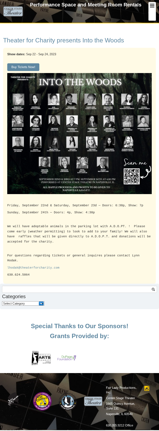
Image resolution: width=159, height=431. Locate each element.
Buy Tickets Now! (23, 67)
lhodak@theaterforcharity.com (33, 268)
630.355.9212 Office (119, 425)
